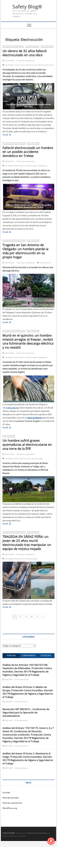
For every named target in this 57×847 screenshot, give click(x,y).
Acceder (6, 792)
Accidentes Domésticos (13, 143)
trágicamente (12, 407)
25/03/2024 (9, 263)
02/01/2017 (8, 679)
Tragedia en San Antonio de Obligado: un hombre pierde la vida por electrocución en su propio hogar (25, 251)
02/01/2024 (9, 554)
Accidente (9, 65)
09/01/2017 (8, 768)
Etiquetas (46, 655)
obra (51, 65)
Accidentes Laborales (13, 46)
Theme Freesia (32, 833)
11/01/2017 (8, 702)
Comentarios (28, 655)
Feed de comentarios (12, 803)
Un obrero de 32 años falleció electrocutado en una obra (24, 53)
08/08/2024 (9, 161)
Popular (11, 655)
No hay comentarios (26, 60)
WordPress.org (9, 808)
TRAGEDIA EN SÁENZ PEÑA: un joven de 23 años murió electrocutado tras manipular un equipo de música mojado (26, 542)
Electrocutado (43, 65)
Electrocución (31, 65)
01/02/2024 (9, 454)
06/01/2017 (8, 746)
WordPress (43, 833)
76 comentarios (22, 720)
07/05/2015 (8, 720)
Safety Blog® (27, 7)
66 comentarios (22, 746)
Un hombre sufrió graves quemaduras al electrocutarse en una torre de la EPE (27, 444)
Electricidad (47, 46)
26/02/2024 (9, 353)
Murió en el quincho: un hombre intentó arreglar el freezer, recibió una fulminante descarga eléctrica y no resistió (27, 341)
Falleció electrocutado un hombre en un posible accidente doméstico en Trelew (27, 151)
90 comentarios (22, 702)
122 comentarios (22, 679)
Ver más (5, 134)
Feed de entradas (10, 797)
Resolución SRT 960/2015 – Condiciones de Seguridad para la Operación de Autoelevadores (25, 712)
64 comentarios (22, 768)
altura (16, 458)
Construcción (32, 46)
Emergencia (43, 166)
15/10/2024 (9, 60)
